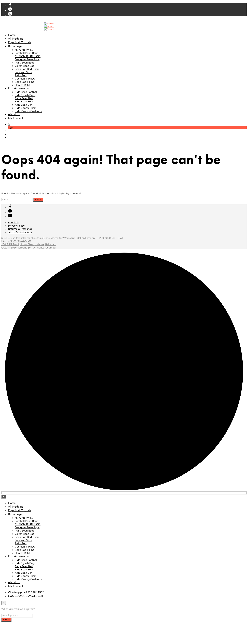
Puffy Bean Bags (24, 62)
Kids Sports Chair (25, 107)
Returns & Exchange (20, 228)
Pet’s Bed (20, 75)
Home (12, 35)
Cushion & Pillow (25, 78)
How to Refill (22, 84)
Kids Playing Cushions (28, 111)
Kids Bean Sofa (24, 101)
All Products (15, 38)
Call (120, 237)
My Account (15, 118)
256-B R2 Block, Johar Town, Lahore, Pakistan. (28, 244)
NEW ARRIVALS (24, 49)
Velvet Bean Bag (24, 65)
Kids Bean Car (23, 104)
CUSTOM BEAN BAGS (27, 56)
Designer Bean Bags (27, 59)
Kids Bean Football (26, 91)
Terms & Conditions (20, 231)
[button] (9, 124)
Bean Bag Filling (24, 81)
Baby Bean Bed (24, 98)
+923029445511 (105, 237)
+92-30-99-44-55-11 (19, 241)
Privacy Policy (16, 225)
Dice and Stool (23, 72)
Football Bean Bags (26, 52)
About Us (14, 114)
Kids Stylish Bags (25, 95)
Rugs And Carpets (19, 42)
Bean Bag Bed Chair (27, 68)
